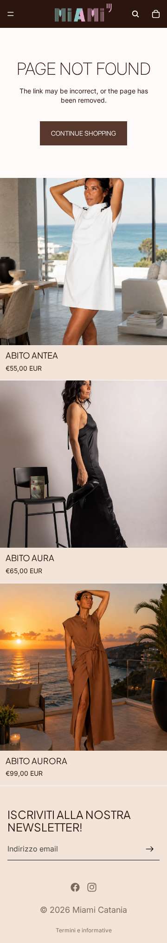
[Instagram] (91, 887)
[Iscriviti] (150, 849)
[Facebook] (75, 887)
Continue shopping (83, 133)
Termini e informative (84, 930)
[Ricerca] (135, 14)
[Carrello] (156, 14)
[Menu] (10, 14)
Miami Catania (99, 910)
